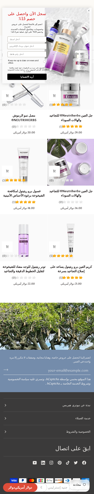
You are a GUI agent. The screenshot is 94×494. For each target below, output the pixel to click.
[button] (47, 405)
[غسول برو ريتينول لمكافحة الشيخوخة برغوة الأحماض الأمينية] (23, 162)
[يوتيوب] (35, 463)
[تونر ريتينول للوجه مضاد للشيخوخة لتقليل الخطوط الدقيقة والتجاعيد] (23, 237)
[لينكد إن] (43, 463)
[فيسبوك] (84, 463)
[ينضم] (7, 369)
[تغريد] (76, 463)
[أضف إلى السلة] (54, 95)
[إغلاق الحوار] (89, 10)
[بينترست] (60, 463)
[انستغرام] (51, 463)
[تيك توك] (68, 463)
